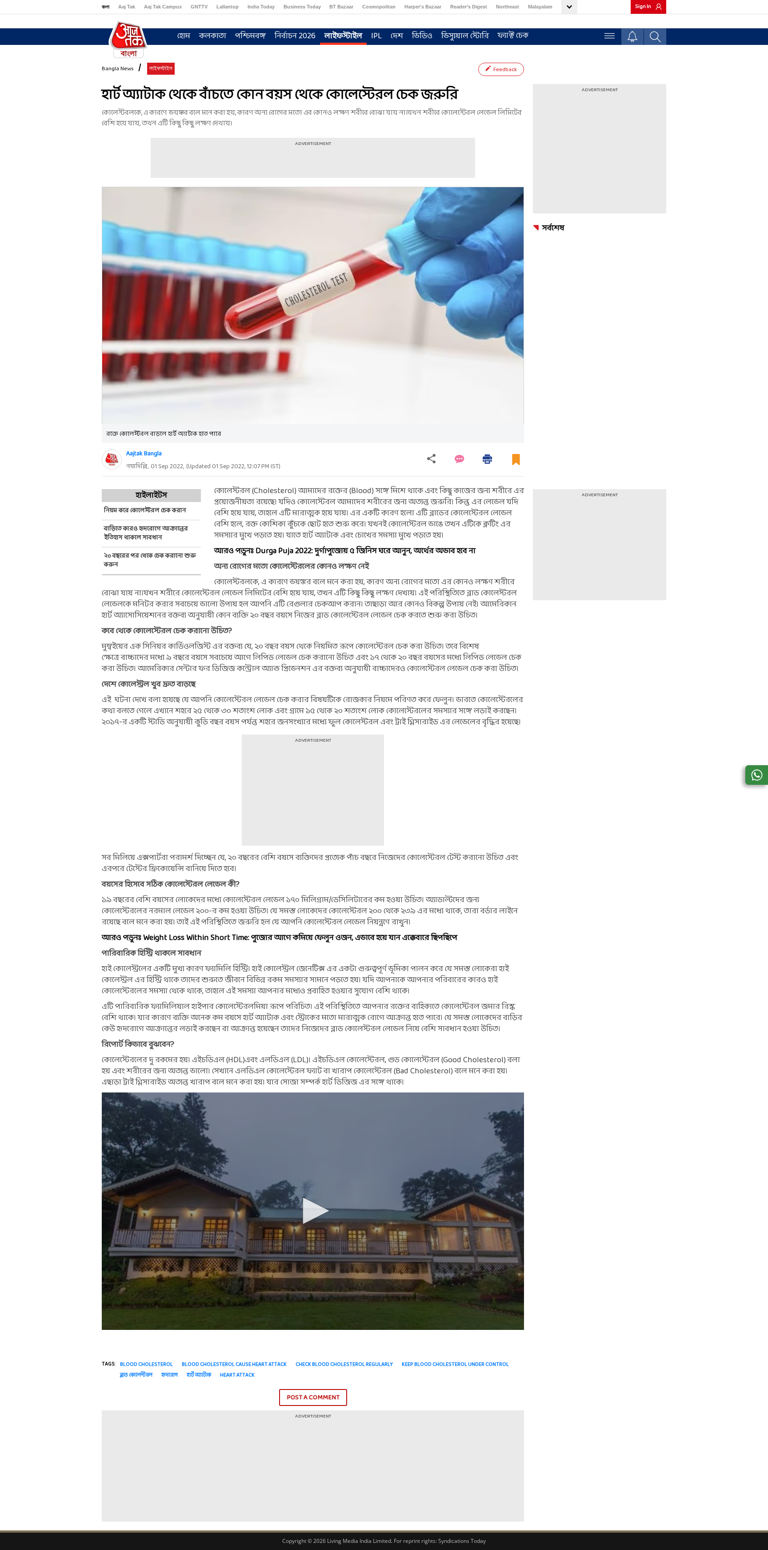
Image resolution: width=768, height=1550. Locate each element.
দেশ (397, 36)
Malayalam (540, 6)
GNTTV (199, 6)
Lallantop (227, 6)
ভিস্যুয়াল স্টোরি (465, 36)
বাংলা (105, 6)
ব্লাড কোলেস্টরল (136, 1375)
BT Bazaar (341, 6)
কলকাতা (212, 36)
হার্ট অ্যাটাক (199, 1375)
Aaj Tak (126, 6)
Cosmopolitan (379, 6)
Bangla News (118, 69)
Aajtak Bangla (144, 454)
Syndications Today (462, 1541)
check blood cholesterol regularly (344, 1364)
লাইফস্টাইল (343, 36)
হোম (183, 36)
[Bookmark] (516, 463)
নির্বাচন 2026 (295, 36)
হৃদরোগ (169, 1375)
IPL (376, 36)
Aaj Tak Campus (163, 6)
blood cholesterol (146, 1364)
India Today (261, 6)
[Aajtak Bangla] (111, 459)
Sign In (643, 6)
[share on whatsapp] (756, 775)
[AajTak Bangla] (128, 39)
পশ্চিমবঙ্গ (250, 36)
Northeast (507, 6)
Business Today (302, 6)
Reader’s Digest (468, 6)
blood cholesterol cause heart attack (234, 1364)
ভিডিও (422, 36)
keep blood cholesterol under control (455, 1364)
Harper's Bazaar (422, 6)
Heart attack (237, 1375)
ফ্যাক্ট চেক (513, 36)
